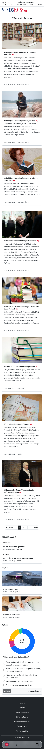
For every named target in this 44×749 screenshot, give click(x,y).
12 (29, 527)
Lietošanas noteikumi (22, 712)
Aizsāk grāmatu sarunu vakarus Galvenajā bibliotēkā (20, 53)
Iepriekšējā (9, 527)
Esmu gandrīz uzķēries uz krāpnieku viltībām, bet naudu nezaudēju (23, 670)
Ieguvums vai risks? (10, 589)
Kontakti (22, 703)
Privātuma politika (22, 731)
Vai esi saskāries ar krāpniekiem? (16, 657)
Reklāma (22, 708)
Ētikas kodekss (22, 726)
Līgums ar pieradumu (11, 614)
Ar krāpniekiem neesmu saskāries (19, 685)
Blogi (4, 567)
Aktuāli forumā (8, 537)
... (26, 527)
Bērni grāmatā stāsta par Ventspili (18, 424)
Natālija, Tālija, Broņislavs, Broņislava (29, 4)
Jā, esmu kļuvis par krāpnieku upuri (19, 681)
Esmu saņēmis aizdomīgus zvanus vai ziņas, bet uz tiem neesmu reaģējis (22, 663)
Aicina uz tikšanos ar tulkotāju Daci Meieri (21, 240)
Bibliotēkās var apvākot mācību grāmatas (21, 366)
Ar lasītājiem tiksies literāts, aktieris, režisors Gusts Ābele (20, 179)
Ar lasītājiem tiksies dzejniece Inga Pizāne (21, 120)
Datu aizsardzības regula (22, 722)
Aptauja (5, 624)
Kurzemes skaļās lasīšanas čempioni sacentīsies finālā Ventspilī (21, 307)
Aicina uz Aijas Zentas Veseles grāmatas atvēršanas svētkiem (19, 491)
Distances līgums (22, 717)
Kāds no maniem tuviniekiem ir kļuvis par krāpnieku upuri (21, 676)
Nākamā (35, 527)
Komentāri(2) (33, 691)
